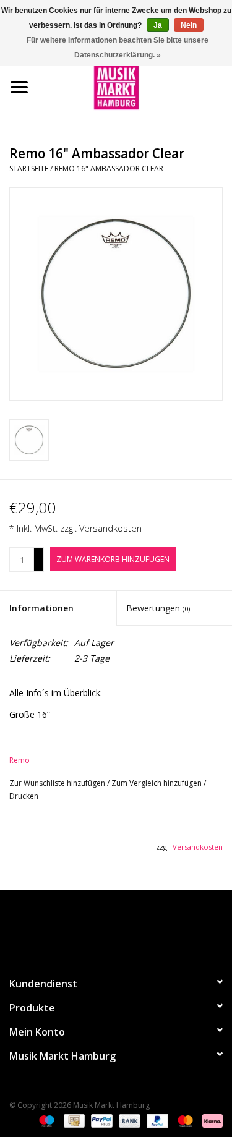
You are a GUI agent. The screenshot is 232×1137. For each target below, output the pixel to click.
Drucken (23, 796)
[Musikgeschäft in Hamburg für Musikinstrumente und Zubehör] (135, 86)
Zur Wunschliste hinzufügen (58, 783)
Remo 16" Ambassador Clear (108, 168)
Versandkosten (110, 528)
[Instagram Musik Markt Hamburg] (127, 928)
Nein (189, 25)
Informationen (41, 608)
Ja (157, 25)
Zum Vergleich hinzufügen (157, 783)
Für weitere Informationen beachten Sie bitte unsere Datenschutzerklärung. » (117, 47)
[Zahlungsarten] (45, 1120)
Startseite (28, 168)
